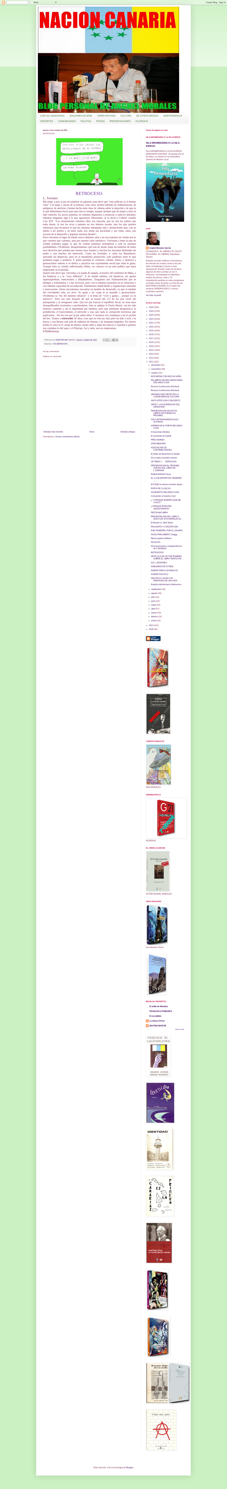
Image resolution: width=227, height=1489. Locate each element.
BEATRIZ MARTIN (157, 1026)
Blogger (129, 1467)
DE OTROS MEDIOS (147, 115)
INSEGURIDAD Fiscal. (161, 474)
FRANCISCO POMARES (160, 1011)
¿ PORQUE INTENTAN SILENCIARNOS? (161, 507)
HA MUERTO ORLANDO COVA (165, 492)
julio (153, 597)
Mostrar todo (179, 1029)
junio (153, 601)
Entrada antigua (128, 432)
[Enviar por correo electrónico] (104, 340)
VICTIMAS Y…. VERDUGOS (163, 461)
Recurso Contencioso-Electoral (165, 386)
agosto (154, 593)
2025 (151, 307)
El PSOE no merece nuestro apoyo (166, 484)
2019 (151, 330)
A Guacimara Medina (160, 432)
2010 (151, 625)
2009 (151, 629)
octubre (155, 373)
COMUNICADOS (67, 121)
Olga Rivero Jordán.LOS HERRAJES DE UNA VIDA (164, 579)
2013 (151, 354)
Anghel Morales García (160, 248)
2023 (151, 315)
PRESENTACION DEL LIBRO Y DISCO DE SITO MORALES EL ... (167, 517)
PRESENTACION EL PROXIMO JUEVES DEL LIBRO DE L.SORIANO (165, 468)
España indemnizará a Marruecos (166, 584)
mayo (154, 605)
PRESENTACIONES (120, 121)
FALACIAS (155, 542)
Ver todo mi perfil (153, 295)
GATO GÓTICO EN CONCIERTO (165, 400)
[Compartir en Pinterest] (116, 340)
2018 (151, 334)
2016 (151, 342)
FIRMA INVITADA (106, 115)
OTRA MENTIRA (158, 443)
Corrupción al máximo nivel (163, 496)
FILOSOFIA (142, 121)
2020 (151, 327)
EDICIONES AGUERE (80, 115)
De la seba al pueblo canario (164, 458)
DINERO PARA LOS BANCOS (164, 570)
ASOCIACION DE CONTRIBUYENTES (161, 448)
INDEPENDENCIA (172, 115)
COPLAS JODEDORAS (52, 115)
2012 (151, 358)
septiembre (156, 589)
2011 (151, 362)
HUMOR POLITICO (159, 574)
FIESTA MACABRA (159, 512)
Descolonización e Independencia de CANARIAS (166, 547)
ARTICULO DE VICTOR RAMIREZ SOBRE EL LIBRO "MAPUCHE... (167, 557)
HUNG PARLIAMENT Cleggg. (164, 534)
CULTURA (125, 115)
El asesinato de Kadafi (161, 436)
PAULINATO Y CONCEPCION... (165, 527)
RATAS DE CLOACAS (161, 488)
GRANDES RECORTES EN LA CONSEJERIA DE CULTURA (165, 395)
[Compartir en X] (110, 340)
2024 (151, 311)
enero (154, 620)
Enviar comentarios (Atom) (68, 436)
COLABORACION (60, 344)
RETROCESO (157, 552)
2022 (151, 319)
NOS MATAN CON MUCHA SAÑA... (167, 376)
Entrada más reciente (53, 432)
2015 (151, 346)
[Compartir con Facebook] (113, 340)
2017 (151, 338)
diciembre (156, 365)
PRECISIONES (158, 440)
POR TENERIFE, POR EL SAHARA (167, 530)
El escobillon (155, 1016)
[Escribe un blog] (107, 340)
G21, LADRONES (159, 562)
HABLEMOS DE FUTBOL (162, 566)
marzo (154, 613)
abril (153, 609)
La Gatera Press (157, 1021)
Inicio (91, 432)
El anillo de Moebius (158, 1006)
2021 (151, 323)
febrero (154, 616)
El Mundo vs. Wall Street (162, 523)
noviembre (156, 369)
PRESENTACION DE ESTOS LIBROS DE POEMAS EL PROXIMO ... (164, 413)
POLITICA (86, 121)
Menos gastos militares (161, 538)
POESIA (100, 121)
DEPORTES (46, 121)
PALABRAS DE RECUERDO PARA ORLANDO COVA (166, 381)
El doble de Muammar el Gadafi (165, 454)
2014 (151, 350)
